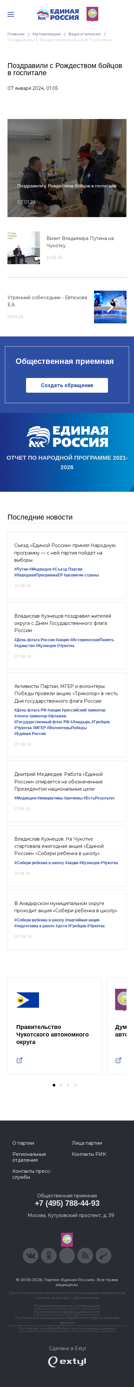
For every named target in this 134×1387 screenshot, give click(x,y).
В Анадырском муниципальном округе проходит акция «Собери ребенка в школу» (65, 907)
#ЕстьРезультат (99, 798)
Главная (16, 33)
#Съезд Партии (67, 569)
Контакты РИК (89, 1154)
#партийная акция (82, 920)
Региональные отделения (29, 1157)
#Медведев (40, 569)
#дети (61, 926)
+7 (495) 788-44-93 (67, 1203)
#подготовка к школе (34, 926)
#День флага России (34, 640)
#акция (62, 640)
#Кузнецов (46, 645)
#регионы (73, 798)
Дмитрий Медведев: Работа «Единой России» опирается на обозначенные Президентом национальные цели (58, 781)
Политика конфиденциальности (67, 1311)
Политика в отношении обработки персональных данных (67, 1320)
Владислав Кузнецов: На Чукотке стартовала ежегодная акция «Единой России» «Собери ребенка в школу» (59, 846)
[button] (54, 1085)
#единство (24, 645)
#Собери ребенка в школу (39, 863)
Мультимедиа (47, 33)
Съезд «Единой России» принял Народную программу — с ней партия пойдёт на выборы (65, 552)
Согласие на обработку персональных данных (67, 1328)
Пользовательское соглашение (67, 1305)
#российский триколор (83, 710)
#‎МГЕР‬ (39, 728)
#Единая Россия (30, 733)
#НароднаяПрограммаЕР (38, 575)
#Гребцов (100, 722)
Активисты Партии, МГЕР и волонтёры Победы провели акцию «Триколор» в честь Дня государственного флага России (66, 693)
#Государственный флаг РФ (41, 722)
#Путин (21, 569)
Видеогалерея (85, 33)
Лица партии (87, 1143)
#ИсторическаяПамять (92, 640)
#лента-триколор (30, 716)
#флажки (57, 716)
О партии (23, 1143)
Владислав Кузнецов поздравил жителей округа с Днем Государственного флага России (62, 623)
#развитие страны (81, 575)
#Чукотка (65, 645)
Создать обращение (67, 385)
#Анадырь (80, 722)
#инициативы (50, 798)
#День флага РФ (30, 710)
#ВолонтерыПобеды (67, 728)
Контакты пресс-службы (31, 1174)
